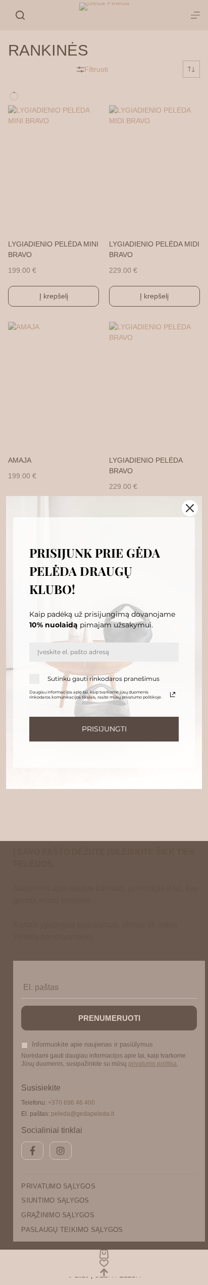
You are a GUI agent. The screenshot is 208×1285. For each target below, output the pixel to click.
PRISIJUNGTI (104, 728)
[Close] (190, 508)
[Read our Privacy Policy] (173, 694)
